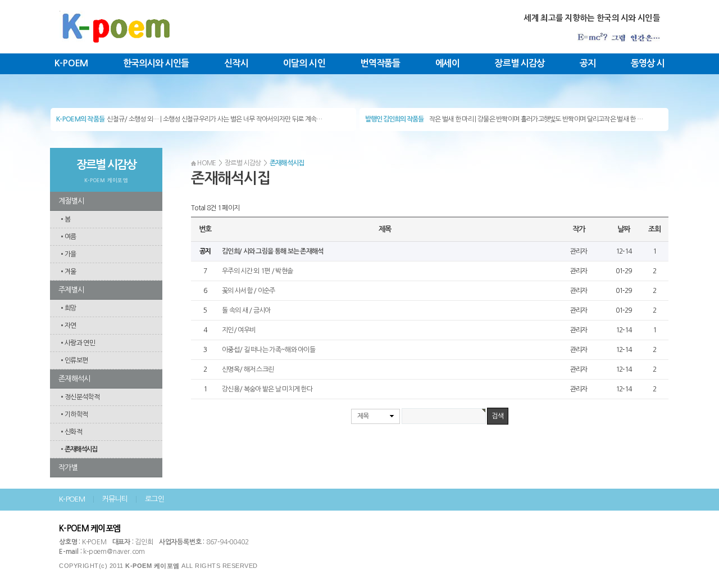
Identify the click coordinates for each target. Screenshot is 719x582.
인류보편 (76, 360)
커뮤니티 (115, 499)
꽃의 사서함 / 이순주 (248, 290)
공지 (588, 63)
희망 (70, 308)
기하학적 (76, 414)
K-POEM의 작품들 (80, 119)
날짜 (623, 229)
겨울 (70, 271)
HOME (206, 163)
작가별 (68, 467)
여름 (70, 236)
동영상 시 (648, 63)
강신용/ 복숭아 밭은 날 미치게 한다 (267, 389)
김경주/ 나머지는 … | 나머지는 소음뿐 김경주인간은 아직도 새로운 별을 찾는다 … (211, 122)
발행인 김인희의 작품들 (394, 119)
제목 (363, 416)
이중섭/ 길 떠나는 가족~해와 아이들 (268, 349)
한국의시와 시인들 (156, 63)
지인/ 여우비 (238, 330)
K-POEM (71, 63)
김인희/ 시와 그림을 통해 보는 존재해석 (273, 251)
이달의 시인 (304, 63)
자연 (70, 325)
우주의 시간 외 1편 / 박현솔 (257, 271)
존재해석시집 (81, 449)
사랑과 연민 (80, 343)
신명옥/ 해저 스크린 (248, 369)
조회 (654, 229)
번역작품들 (380, 63)
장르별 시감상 (519, 63)
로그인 (154, 499)
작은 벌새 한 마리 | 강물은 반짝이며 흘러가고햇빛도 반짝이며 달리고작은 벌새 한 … (536, 119)
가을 (70, 254)
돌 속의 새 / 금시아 (246, 310)
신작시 (236, 63)
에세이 (447, 63)
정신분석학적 (82, 397)
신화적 (73, 431)
